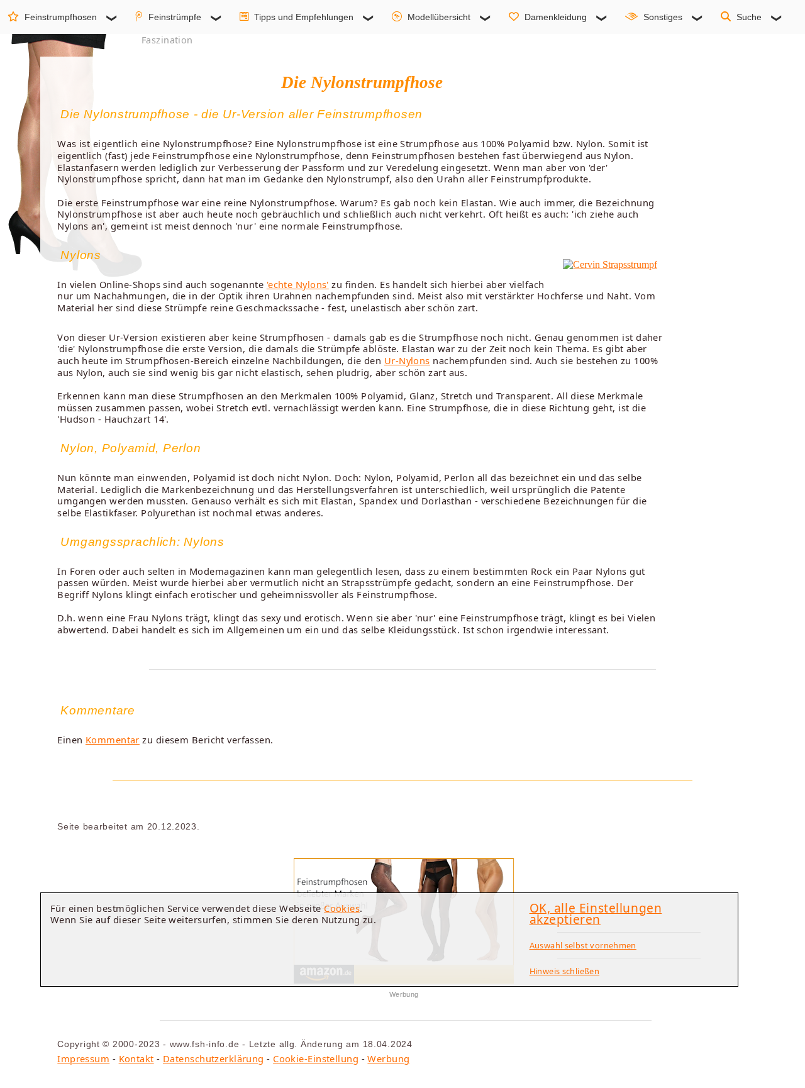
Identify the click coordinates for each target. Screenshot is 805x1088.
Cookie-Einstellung (315, 1058)
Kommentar (113, 739)
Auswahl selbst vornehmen (583, 945)
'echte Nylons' (298, 284)
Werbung (388, 1058)
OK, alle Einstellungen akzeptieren (596, 913)
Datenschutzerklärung (213, 1058)
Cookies (342, 908)
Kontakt (136, 1058)
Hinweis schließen (565, 971)
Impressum (83, 1058)
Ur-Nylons (407, 360)
